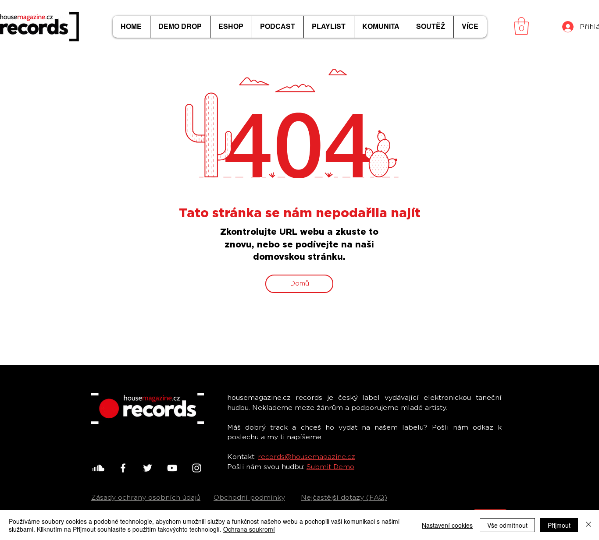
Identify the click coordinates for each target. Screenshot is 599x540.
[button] (521, 26)
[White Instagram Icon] (197, 468)
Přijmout (559, 525)
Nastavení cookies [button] (447, 525)
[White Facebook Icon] (123, 468)
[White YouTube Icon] (172, 468)
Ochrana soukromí (249, 529)
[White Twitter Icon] (147, 468)
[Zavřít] (588, 525)
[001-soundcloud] (98, 468)
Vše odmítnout (507, 525)
